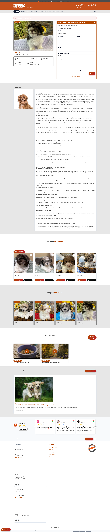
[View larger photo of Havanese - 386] (31, 255)
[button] (95, 427)
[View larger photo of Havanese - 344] (52, 255)
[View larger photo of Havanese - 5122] (74, 255)
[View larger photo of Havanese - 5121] (95, 255)
